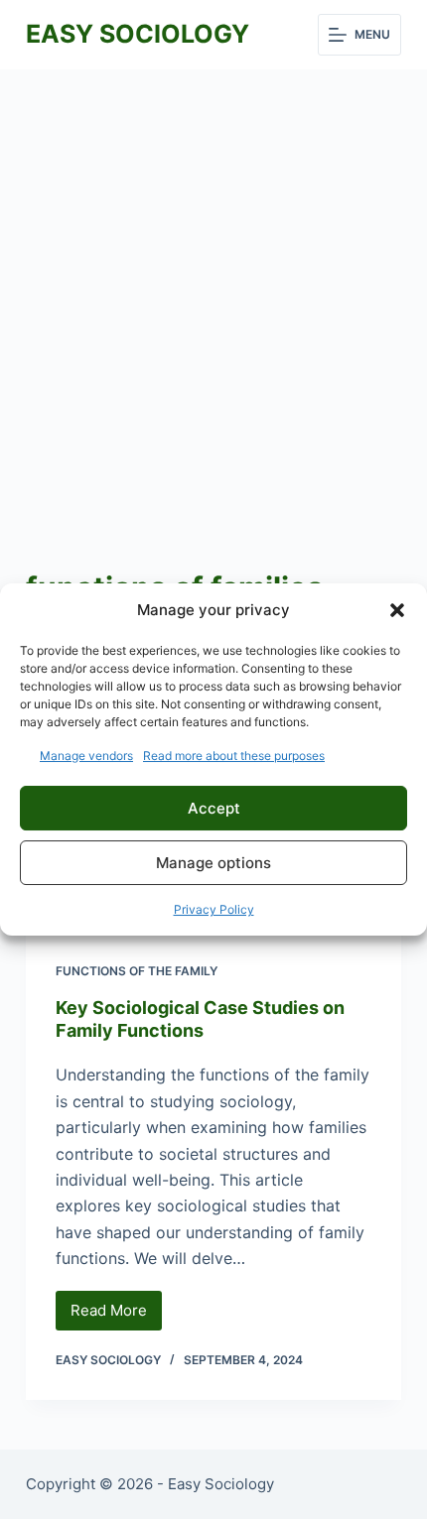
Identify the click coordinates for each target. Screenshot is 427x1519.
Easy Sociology (137, 34)
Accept (214, 808)
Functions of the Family (136, 970)
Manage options (213, 862)
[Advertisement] (213, 292)
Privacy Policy (214, 909)
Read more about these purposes (234, 755)
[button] (397, 610)
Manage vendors (86, 755)
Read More (116, 1315)
